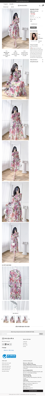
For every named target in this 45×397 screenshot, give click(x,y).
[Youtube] (8, 344)
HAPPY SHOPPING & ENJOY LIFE (22, 1)
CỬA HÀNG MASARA (33, 390)
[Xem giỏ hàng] (42, 5)
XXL (39, 17)
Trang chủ (25, 341)
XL (37, 17)
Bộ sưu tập (6, 6)
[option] (6, 319)
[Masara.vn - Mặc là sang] (22, 5)
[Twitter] (6, 344)
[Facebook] (3, 344)
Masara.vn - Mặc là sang (9, 350)
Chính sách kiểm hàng (6, 367)
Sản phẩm (25, 343)
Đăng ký (41, 333)
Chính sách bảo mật (6, 369)
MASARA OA (27, 386)
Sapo (35, 394)
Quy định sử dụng (5, 371)
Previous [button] (2, 319)
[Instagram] (11, 344)
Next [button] (29, 319)
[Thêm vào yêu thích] (42, 11)
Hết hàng (33, 27)
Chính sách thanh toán (6, 366)
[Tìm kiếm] (39, 5)
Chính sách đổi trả (5, 364)
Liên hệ (12, 6)
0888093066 (30, 384)
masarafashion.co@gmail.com (32, 383)
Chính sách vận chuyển (6, 363)
